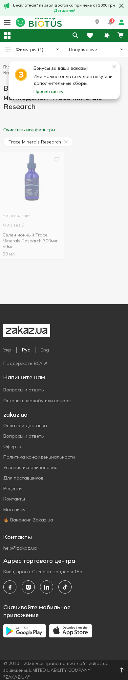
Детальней (64, 10)
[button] (97, 22)
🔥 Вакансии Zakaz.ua (28, 520)
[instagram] (28, 587)
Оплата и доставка (25, 425)
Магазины (14, 509)
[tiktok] (65, 587)
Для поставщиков (23, 478)
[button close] (121, 6)
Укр (7, 350)
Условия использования (30, 467)
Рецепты (12, 488)
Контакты (14, 499)
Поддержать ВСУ (23, 363)
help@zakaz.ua (20, 548)
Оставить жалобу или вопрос (37, 401)
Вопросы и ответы (24, 390)
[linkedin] (46, 587)
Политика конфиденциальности (39, 457)
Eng (45, 350)
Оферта (12, 446)
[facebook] (9, 587)
